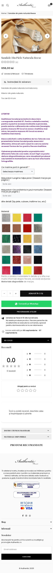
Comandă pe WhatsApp (28, 304)
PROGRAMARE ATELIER (26, 311)
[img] (7, 62)
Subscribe (26, 557)
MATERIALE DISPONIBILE (15, 437)
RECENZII (8, 340)
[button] (49, 5)
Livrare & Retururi (11, 74)
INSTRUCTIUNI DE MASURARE (17, 430)
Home (3, 13)
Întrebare (28, 74)
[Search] (7, 5)
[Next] (47, 36)
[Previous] (5, 36)
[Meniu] (2, 5)
